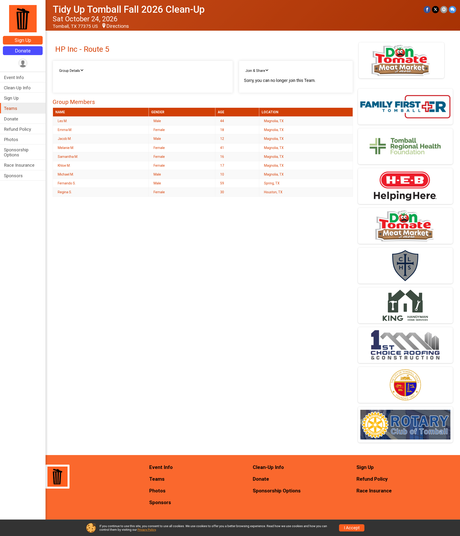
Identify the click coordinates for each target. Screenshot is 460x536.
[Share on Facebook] (427, 9)
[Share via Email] (443, 9)
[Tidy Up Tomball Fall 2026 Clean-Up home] (23, 18)
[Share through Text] (452, 9)
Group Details (69, 71)
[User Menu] (22, 63)
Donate (23, 51)
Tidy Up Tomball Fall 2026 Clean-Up (129, 9)
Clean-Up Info (17, 87)
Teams (10, 108)
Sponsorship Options (16, 152)
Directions (117, 26)
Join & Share (255, 71)
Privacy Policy (147, 529)
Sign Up (23, 40)
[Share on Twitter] (435, 9)
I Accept (352, 527)
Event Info (14, 77)
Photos (11, 139)
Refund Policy (17, 129)
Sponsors (13, 175)
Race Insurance (19, 165)
